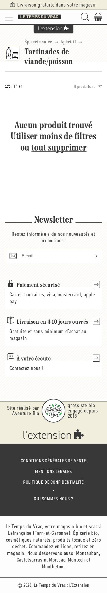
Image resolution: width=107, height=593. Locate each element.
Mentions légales (53, 471)
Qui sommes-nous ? (53, 499)
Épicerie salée (38, 42)
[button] (9, 17)
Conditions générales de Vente (53, 461)
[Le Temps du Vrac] (39, 17)
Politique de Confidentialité (53, 482)
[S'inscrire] (90, 256)
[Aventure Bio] (53, 411)
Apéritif (68, 42)
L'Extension (79, 585)
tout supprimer (59, 148)
